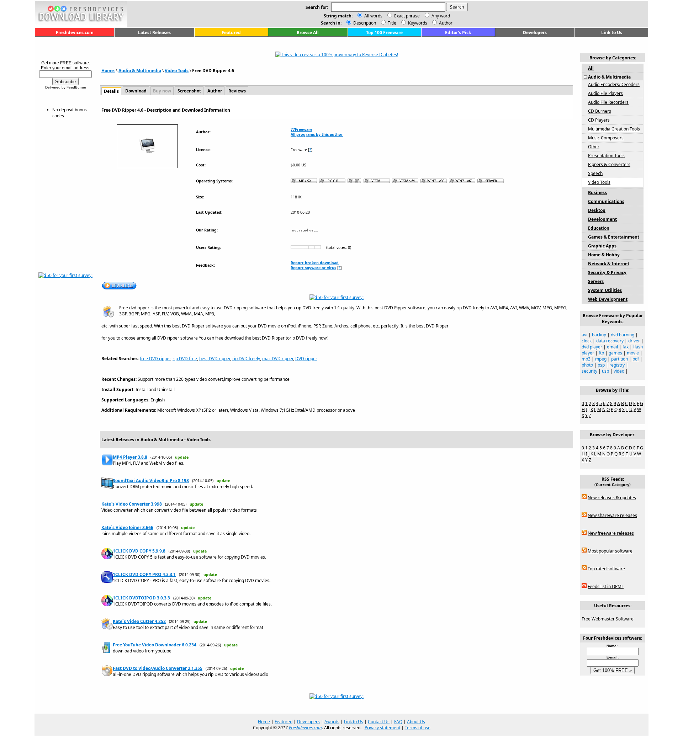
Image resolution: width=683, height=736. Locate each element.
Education (598, 228)
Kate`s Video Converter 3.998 (131, 504)
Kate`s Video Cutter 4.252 (139, 621)
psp (601, 365)
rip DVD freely (246, 359)
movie (633, 353)
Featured (231, 33)
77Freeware (301, 129)
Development (602, 219)
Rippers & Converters (609, 164)
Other (593, 147)
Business (597, 193)
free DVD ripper (155, 359)
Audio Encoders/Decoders (614, 84)
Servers (596, 281)
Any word (440, 16)
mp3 (586, 359)
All (591, 68)
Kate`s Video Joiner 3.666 (127, 527)
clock (587, 341)
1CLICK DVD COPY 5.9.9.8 (139, 551)
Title (391, 23)
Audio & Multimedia (139, 71)
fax (626, 347)
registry (617, 365)
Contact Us (379, 722)
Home (264, 722)
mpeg (601, 359)
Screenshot (189, 91)
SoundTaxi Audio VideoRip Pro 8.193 (151, 481)
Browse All (308, 33)
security (589, 371)
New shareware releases (612, 515)
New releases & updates (612, 498)
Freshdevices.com (75, 33)
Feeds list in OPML (606, 586)
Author (445, 23)
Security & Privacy (607, 273)
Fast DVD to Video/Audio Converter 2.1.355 (157, 668)
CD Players (599, 120)
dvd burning (622, 335)
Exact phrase (407, 16)
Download (136, 91)
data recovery (610, 341)
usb (605, 371)
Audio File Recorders (608, 102)
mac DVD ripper (277, 359)
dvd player (592, 347)
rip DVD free (185, 359)
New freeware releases (611, 533)
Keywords (417, 23)
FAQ (398, 722)
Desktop (596, 210)
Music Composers (606, 138)
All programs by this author (317, 134)
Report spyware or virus (313, 267)
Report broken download (315, 262)
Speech (595, 173)
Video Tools (177, 71)
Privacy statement (382, 728)
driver (634, 341)
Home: (108, 71)
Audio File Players (605, 93)
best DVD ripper (214, 359)
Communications (606, 201)
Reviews (237, 91)
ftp (601, 353)
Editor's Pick (458, 33)
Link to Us (611, 33)
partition (619, 359)
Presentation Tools (606, 156)
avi (584, 335)
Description (364, 23)
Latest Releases (154, 33)
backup (599, 335)
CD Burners (599, 111)
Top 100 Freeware (384, 33)
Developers (535, 33)
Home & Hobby (604, 255)
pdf (635, 359)
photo (587, 365)
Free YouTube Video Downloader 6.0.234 (154, 645)
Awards (331, 722)
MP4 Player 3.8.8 (130, 457)
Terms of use (417, 728)
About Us (416, 722)
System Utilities (605, 290)
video (619, 371)
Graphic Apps (602, 246)
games (615, 353)
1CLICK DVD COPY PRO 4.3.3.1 (144, 574)
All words (373, 16)
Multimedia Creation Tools (614, 129)
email (612, 347)
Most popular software (610, 551)
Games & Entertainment (613, 237)
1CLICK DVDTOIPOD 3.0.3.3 (141, 598)
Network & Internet (608, 264)
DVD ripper (306, 359)
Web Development (608, 299)
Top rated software (606, 569)
